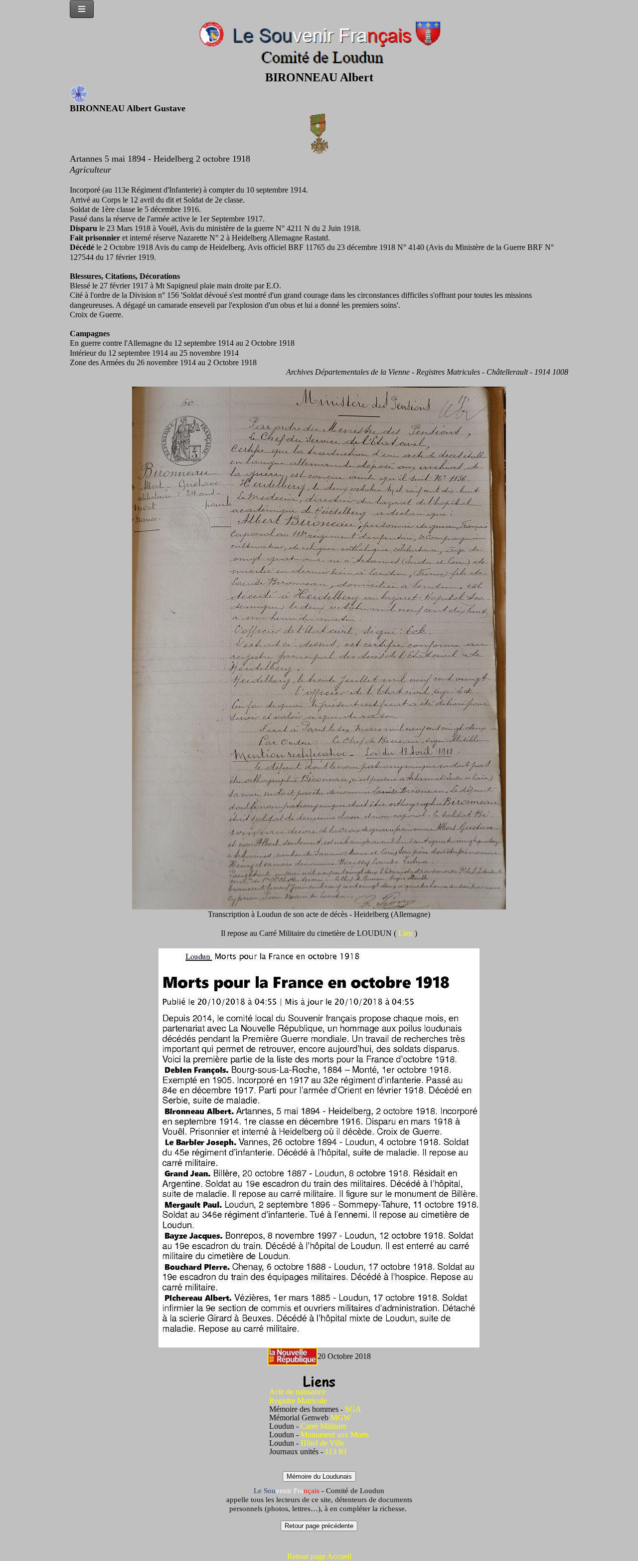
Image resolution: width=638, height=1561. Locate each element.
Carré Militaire (323, 1426)
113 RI (335, 1451)
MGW (340, 1417)
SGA (353, 1409)
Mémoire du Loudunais (319, 1476)
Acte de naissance (297, 1391)
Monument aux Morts (335, 1434)
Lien (406, 933)
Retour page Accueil (319, 1556)
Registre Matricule (298, 1400)
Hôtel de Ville (322, 1443)
